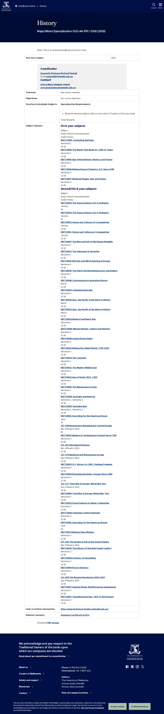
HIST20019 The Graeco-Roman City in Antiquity (85, 202)
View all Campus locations (75, 692)
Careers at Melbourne (30, 673)
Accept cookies (117, 706)
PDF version (53, 622)
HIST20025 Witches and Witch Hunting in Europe (85, 260)
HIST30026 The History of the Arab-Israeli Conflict (86, 548)
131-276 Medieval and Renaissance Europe (82, 454)
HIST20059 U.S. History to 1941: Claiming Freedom (86, 464)
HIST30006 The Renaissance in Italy (79, 386)
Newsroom (24, 686)
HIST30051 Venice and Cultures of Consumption (85, 232)
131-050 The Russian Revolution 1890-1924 (83, 577)
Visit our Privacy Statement (92, 708)
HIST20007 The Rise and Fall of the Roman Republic (87, 241)
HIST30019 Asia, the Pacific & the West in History (86, 309)
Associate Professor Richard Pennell (58, 73)
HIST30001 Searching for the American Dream (84, 522)
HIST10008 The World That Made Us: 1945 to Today (87, 149)
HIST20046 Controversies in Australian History (84, 280)
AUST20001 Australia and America (78, 396)
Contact (23, 693)
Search (153, 8)
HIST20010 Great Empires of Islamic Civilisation (85, 503)
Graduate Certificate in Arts (75, 615)
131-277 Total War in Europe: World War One (83, 483)
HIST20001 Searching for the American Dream (84, 415)
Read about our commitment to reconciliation (42, 656)
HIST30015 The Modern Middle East (79, 367)
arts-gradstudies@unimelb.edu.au (58, 87)
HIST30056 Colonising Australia (77, 290)
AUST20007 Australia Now (74, 406)
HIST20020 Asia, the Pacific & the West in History (86, 299)
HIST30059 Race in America (75, 567)
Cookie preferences (139, 706)
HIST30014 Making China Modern (77, 532)
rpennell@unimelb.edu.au (59, 76)
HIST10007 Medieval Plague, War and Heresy (83, 178)
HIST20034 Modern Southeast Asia (78, 319)
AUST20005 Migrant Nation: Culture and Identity (85, 328)
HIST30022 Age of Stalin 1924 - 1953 (79, 377)
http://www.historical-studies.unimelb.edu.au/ (85, 609)
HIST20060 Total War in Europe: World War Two (85, 493)
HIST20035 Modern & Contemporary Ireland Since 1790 (88, 435)
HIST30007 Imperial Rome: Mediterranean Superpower (88, 586)
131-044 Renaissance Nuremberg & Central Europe (86, 425)
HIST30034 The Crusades (73, 357)
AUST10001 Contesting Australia (77, 140)
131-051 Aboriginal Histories (75, 444)
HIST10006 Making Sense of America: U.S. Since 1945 (87, 169)
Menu (160, 8)
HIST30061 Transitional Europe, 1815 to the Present (87, 596)
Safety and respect (29, 680)
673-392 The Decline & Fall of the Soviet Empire (85, 541)
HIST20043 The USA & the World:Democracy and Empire (89, 270)
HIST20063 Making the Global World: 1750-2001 (85, 348)
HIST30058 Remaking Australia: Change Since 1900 (86, 474)
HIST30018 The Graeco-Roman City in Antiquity (85, 212)
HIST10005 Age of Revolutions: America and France (86, 159)
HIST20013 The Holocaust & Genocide (80, 251)
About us (23, 667)
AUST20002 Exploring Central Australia (80, 512)
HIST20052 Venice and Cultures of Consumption (85, 222)
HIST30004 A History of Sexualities (78, 558)
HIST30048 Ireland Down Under (77, 338)
